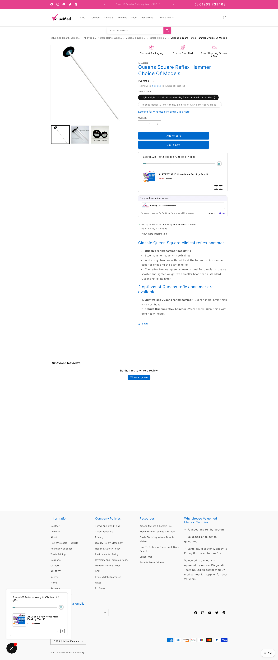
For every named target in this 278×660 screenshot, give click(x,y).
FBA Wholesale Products (64, 543)
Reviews (55, 588)
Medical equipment (135, 37)
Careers (55, 565)
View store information (154, 233)
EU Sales (100, 588)
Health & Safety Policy (107, 548)
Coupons (55, 560)
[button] (84, 17)
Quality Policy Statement (109, 543)
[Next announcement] (173, 4)
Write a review (139, 377)
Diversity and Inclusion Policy (112, 560)
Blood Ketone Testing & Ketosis (157, 531)
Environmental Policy (107, 554)
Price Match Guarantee (108, 577)
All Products (90, 37)
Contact (55, 526)
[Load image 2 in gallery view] (80, 134)
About (54, 537)
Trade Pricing (58, 554)
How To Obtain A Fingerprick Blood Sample (160, 549)
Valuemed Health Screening (65, 37)
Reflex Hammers (158, 37)
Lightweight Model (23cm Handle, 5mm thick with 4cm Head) (178, 97)
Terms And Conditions (107, 526)
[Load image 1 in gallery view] (60, 134)
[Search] (167, 30)
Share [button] (145, 323)
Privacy (99, 537)
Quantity (142, 117)
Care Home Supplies (111, 37)
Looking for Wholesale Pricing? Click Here (164, 111)
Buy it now (174, 144)
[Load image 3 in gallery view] (100, 134)
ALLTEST (56, 571)
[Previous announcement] (104, 4)
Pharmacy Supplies (61, 548)
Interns (54, 577)
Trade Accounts (104, 531)
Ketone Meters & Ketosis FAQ (156, 526)
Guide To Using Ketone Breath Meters (157, 539)
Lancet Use (146, 556)
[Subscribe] (104, 612)
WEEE (98, 582)
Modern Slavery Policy (108, 565)
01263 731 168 (212, 4)
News (54, 582)
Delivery (55, 531)
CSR (97, 571)
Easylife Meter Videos (152, 562)
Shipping (156, 86)
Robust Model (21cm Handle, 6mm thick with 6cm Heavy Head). (182, 105)
